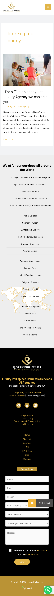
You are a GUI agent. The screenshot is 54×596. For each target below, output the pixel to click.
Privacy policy (27, 418)
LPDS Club (27, 451)
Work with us (44, 503)
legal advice (42, 550)
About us (27, 438)
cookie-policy (27, 424)
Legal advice (27, 415)
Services (27, 442)
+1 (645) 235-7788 (17, 395)
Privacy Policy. (31, 554)
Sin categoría (9, 106)
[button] (48, 590)
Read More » (8, 138)
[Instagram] (27, 405)
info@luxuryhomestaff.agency (27, 392)
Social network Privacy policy (27, 421)
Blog (27, 454)
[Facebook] (18, 405)
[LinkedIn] (35, 405)
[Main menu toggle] (48, 7)
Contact (27, 458)
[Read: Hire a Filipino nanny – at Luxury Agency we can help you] (27, 69)
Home (27, 434)
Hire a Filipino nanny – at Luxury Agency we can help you (25, 96)
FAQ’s (27, 447)
